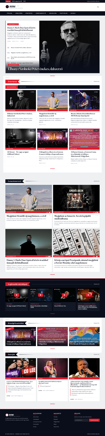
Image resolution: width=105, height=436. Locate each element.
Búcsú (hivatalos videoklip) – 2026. (39, 306)
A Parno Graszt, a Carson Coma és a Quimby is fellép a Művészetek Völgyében (83, 154)
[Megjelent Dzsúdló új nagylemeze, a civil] (52, 99)
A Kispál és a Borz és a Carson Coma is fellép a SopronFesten (51, 153)
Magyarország (13, 65)
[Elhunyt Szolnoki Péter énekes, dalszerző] (20, 99)
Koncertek (29, 13)
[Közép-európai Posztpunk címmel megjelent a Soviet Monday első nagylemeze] (76, 242)
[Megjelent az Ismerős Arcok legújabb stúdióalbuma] (76, 198)
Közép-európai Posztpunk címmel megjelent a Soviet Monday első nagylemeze (76, 261)
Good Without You (60, 306)
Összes (96, 81)
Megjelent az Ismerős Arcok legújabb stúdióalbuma (72, 217)
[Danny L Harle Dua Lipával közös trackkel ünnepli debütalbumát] (28, 242)
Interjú (73, 13)
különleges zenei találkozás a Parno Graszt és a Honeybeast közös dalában (87, 307)
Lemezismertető (41, 13)
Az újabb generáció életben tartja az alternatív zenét (49, 382)
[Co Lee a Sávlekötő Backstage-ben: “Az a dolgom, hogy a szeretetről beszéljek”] (20, 367)
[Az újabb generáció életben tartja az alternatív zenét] (52, 367)
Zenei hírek (18, 13)
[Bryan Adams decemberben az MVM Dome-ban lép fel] (84, 99)
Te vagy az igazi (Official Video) (16, 306)
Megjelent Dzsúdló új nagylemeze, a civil (21, 52)
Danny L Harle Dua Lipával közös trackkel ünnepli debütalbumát (21, 28)
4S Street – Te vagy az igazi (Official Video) (17, 153)
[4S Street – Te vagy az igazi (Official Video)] (20, 138)
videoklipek (53, 13)
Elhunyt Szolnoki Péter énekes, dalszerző (21, 47)
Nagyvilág (23, 87)
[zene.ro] (15, 6)
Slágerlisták (56, 421)
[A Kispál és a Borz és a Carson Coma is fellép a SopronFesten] (52, 138)
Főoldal (9, 13)
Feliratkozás (94, 420)
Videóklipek (36, 419)
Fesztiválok (63, 13)
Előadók (56, 419)
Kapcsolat (56, 426)
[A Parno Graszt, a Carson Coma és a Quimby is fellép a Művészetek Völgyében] (84, 138)
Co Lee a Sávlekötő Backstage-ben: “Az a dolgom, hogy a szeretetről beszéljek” (20, 382)
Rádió (55, 424)
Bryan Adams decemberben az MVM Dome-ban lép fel (23, 57)
